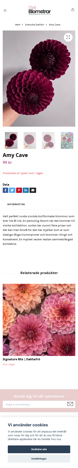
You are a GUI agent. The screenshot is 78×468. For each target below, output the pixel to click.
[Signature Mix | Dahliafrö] (39, 320)
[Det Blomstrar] (40, 10)
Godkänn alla (39, 449)
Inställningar (39, 458)
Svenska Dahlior (34, 24)
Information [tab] (16, 204)
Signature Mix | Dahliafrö (21, 359)
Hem (17, 24)
